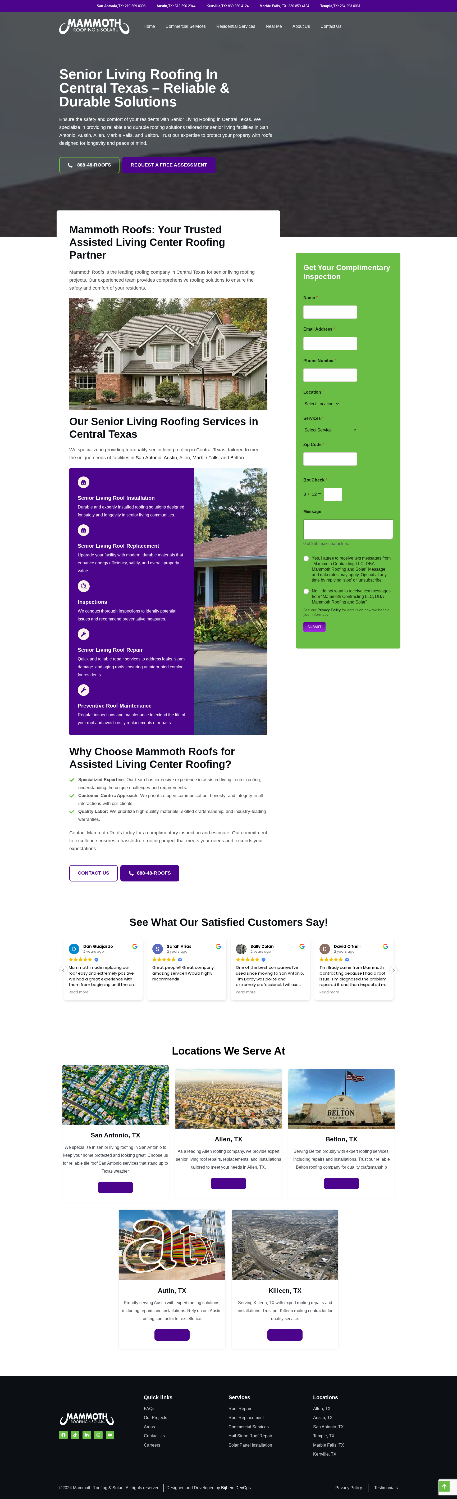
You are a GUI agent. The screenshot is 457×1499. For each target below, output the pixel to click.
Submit (314, 627)
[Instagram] (98, 1435)
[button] (393, 970)
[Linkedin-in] (87, 1435)
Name (310, 297)
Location (313, 392)
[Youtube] (110, 1435)
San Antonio (148, 457)
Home (149, 26)
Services (313, 418)
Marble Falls (205, 457)
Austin (170, 457)
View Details (115, 1187)
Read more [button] (162, 992)
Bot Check (315, 480)
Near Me (274, 26)
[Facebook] (63, 1435)
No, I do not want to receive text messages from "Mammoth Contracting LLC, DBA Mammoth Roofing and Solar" (351, 596)
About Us (301, 26)
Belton (237, 457)
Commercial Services (186, 26)
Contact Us (331, 26)
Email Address (319, 329)
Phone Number (319, 360)
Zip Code (313, 444)
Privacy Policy (329, 610)
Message (312, 511)
